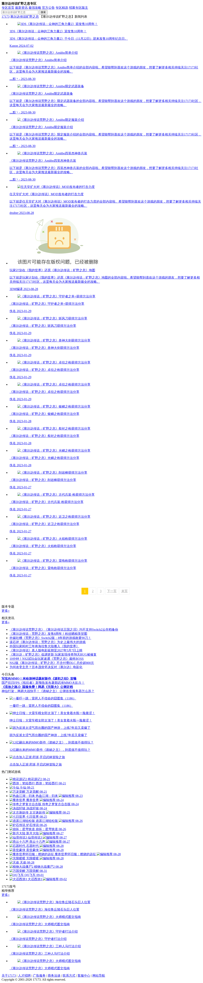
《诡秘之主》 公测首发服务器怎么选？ (67, 691)
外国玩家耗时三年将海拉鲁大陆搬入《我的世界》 (44, 646)
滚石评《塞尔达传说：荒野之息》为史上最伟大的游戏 (48, 642)
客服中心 (84, 975)
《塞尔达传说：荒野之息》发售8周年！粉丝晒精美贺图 (48, 633)
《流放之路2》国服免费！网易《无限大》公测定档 (37, 687)
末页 (124, 591)
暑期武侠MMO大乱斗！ (68, 682)
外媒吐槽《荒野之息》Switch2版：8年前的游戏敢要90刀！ (50, 638)
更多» (6, 610)
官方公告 (48, 7)
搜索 (43, 12)
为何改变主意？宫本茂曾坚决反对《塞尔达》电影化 (46, 667)
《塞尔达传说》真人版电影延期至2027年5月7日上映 (46, 650)
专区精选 (62, 7)
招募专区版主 (78, 7)
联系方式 (69, 975)
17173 (6, 16)
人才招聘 (24, 975)
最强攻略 (35, 7)
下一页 (112, 591)
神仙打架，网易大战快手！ (21, 691)
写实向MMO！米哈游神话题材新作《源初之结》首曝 (39, 678)
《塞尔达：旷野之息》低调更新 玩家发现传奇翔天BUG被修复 (53, 654)
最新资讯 (21, 7)
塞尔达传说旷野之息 (24, 16)
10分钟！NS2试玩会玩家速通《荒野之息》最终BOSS (47, 658)
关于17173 (9, 975)
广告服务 (39, 975)
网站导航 (98, 975)
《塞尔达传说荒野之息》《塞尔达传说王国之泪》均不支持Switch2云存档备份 (64, 629)
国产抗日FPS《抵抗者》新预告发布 (26, 682)
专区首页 (8, 7)
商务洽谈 (54, 975)
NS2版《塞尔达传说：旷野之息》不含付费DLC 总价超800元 (52, 663)
